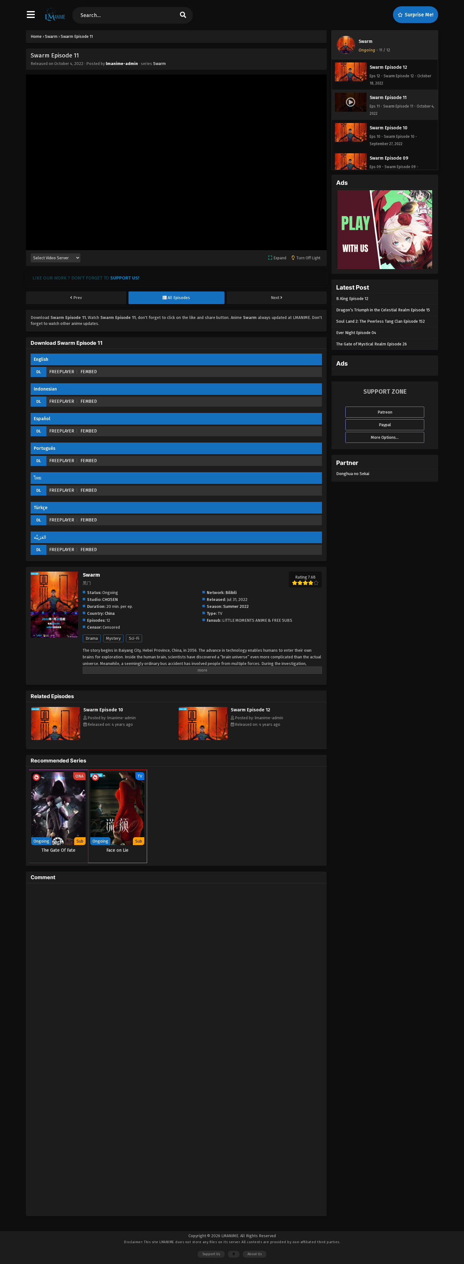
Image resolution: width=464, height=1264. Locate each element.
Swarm (159, 63)
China (110, 613)
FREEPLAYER (61, 371)
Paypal (385, 424)
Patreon (385, 412)
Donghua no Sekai (352, 473)
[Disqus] (176, 967)
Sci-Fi (134, 638)
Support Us (211, 1254)
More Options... (385, 437)
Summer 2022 (236, 606)
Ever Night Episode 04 (356, 332)
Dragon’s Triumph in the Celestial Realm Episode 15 (383, 310)
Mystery (113, 638)
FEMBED (88, 371)
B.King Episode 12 (352, 298)
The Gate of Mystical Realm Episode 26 (371, 344)
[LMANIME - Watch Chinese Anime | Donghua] (55, 20)
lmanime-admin (122, 63)
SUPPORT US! (124, 278)
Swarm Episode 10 (103, 710)
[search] (183, 15)
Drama (92, 638)
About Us (254, 1254)
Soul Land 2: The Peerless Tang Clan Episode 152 (380, 321)
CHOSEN (110, 599)
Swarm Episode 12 (250, 710)
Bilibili (231, 592)
